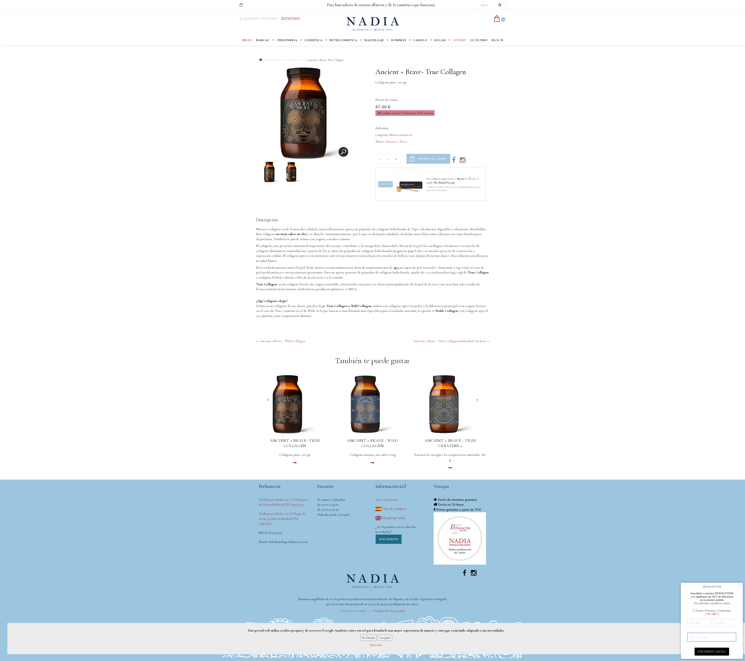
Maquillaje (374, 40)
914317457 (269, 18)
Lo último (479, 40)
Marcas (262, 40)
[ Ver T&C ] (712, 613)
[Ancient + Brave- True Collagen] (295, 404)
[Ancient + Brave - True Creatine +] (450, 404)
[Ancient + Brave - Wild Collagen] (372, 404)
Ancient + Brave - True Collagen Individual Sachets (449, 341)
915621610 (250, 18)
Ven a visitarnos (386, 499)
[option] (304, 113)
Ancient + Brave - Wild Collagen (282, 341)
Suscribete (388, 539)
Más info (376, 645)
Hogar (440, 40)
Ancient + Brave (297, 60)
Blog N (497, 40)
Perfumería (287, 40)
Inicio (247, 40)
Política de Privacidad (389, 611)
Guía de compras (393, 508)
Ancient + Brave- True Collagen (295, 443)
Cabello (420, 40)
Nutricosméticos (400, 135)
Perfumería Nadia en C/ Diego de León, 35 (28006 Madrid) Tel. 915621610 (282, 518)
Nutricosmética (343, 40)
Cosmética (313, 40)
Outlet (460, 40)
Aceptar (385, 638)
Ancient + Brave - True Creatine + (450, 443)
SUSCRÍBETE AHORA (712, 651)
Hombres (398, 40)
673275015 (291, 18)
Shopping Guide (393, 518)
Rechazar (368, 638)
